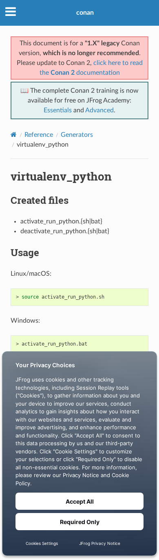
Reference (38, 135)
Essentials (58, 110)
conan (85, 12)
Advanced (99, 110)
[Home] (14, 134)
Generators (77, 135)
